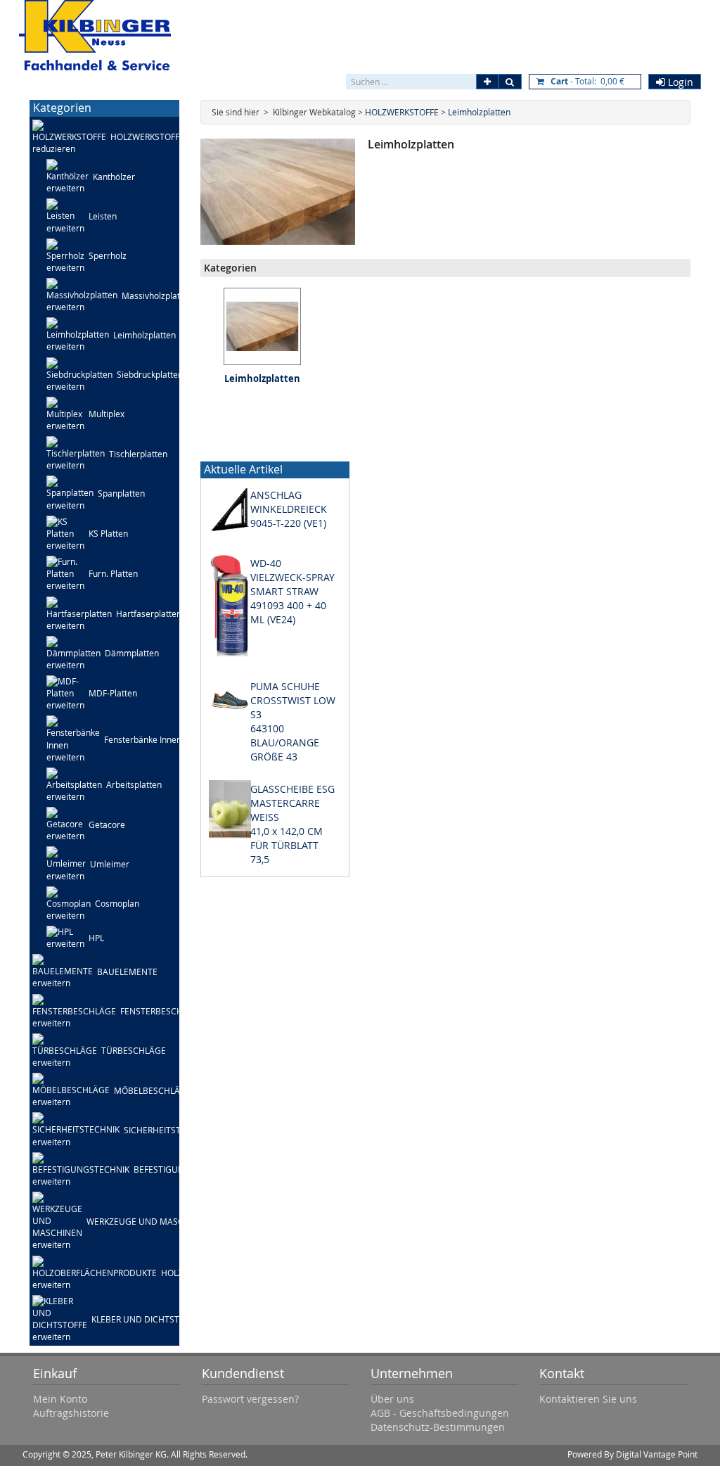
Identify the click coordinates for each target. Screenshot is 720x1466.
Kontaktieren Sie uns (588, 1399)
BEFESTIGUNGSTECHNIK (182, 1169)
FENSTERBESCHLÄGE (162, 1010)
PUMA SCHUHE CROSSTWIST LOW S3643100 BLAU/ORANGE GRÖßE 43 (292, 721)
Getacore (107, 824)
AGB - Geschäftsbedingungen (440, 1413)
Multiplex (106, 413)
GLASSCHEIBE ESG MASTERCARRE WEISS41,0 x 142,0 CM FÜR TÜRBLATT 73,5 (292, 824)
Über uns (392, 1399)
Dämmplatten (132, 652)
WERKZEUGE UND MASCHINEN (148, 1221)
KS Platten (108, 533)
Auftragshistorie (71, 1413)
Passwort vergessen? (250, 1399)
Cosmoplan (117, 903)
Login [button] (679, 82)
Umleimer (109, 863)
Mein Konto (60, 1399)
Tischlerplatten (138, 453)
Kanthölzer (114, 176)
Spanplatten (121, 493)
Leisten (103, 216)
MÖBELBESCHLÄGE (152, 1090)
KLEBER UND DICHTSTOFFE (145, 1319)
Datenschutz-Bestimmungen (438, 1427)
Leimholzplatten (144, 334)
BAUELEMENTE (127, 971)
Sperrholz (108, 255)
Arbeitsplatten (134, 784)
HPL (96, 937)
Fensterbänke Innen (142, 739)
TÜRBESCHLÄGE (133, 1050)
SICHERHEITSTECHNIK (167, 1129)
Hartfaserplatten (148, 613)
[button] (487, 81)
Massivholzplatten (157, 295)
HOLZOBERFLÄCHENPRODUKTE (223, 1272)
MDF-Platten (113, 693)
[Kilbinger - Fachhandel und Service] (95, 35)
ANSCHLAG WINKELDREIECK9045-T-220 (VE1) (288, 509)
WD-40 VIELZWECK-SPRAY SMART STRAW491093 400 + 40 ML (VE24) (292, 591)
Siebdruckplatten (150, 374)
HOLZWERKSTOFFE (147, 136)
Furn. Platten (113, 573)
